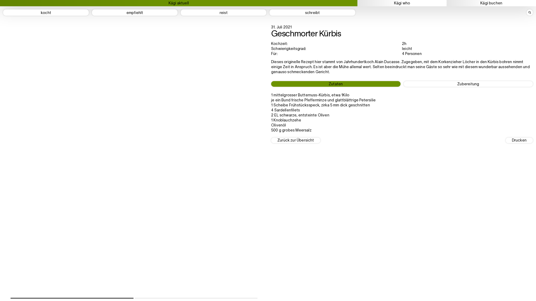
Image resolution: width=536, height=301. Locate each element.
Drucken (519, 140)
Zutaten (336, 84)
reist (224, 13)
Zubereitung (468, 84)
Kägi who (402, 3)
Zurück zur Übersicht (295, 140)
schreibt (312, 13)
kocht (46, 13)
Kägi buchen (491, 3)
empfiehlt (134, 13)
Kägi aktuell (179, 3)
